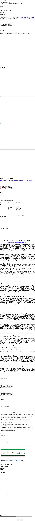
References (1, 19)
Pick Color (1, 206)
